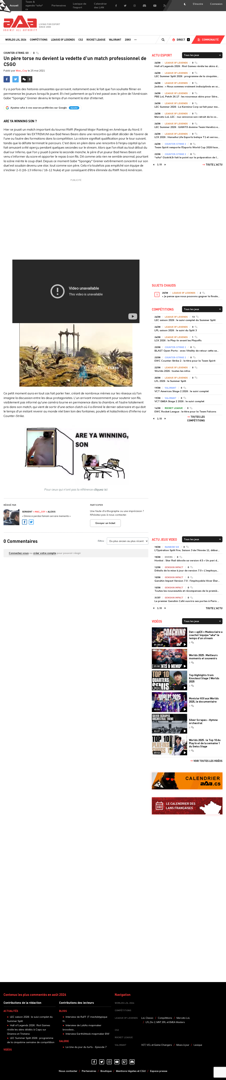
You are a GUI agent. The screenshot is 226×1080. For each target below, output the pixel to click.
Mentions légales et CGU (131, 1071)
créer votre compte (44, 553)
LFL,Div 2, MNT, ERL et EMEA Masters (165, 1022)
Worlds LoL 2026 (15, 39)
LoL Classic (147, 1017)
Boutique (106, 1071)
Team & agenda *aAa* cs (34, 5)
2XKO (128, 39)
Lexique (198, 1044)
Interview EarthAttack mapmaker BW (87, 1033)
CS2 (80, 39)
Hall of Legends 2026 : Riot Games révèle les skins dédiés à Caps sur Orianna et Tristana (28, 1029)
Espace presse (158, 1071)
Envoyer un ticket (105, 523)
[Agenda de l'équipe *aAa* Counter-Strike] (187, 781)
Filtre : (101, 540)
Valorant (115, 39)
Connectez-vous (19, 553)
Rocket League (96, 39)
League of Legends (63, 39)
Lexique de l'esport (79, 5)
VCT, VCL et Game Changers (156, 1044)
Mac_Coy (21, 70)
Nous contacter (68, 1071)
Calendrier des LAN (100, 5)
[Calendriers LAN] (187, 805)
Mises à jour (182, 1044)
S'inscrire (198, 3)
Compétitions (38, 39)
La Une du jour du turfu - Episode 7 (86, 1047)
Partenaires (59, 5)
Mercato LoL (183, 1017)
